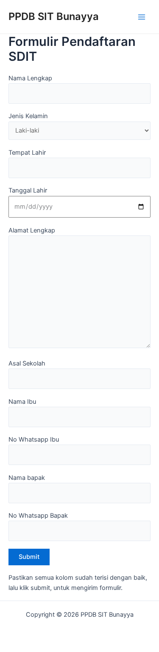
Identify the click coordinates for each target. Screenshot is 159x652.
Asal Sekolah (26, 363)
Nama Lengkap (30, 78)
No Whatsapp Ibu (33, 439)
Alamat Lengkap (31, 230)
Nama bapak (26, 478)
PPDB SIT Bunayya (53, 16)
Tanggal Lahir (27, 190)
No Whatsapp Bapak (38, 515)
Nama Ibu (22, 401)
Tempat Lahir (27, 152)
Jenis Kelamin (28, 116)
